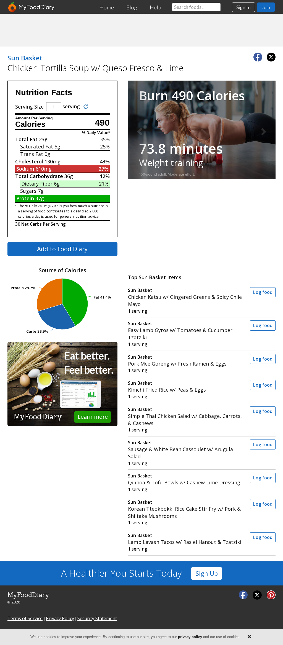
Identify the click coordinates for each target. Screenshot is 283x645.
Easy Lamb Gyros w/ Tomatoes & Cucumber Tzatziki (180, 330)
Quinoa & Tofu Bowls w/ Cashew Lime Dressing (184, 479)
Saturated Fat (36, 146)
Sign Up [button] (207, 573)
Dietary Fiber (37, 183)
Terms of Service (25, 618)
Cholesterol (29, 161)
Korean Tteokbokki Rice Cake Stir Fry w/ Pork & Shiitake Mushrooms (184, 509)
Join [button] (265, 7)
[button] (139, 130)
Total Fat (26, 139)
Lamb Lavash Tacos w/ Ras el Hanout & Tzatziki (184, 538)
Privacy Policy (60, 618)
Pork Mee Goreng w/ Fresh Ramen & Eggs (177, 360)
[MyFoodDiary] (31, 7)
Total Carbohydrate (39, 176)
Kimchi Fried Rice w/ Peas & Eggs (167, 386)
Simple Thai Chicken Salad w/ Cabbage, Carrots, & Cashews (185, 416)
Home (106, 7)
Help (155, 7)
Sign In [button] (243, 7)
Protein (25, 198)
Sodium (25, 168)
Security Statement (97, 618)
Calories (30, 124)
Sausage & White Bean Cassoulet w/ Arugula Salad (180, 450)
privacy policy (190, 637)
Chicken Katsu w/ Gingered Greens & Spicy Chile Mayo (185, 297)
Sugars (28, 190)
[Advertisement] (141, 29)
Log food (262, 292)
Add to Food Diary (62, 249)
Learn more (93, 416)
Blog (131, 7)
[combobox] (196, 7)
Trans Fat (31, 154)
